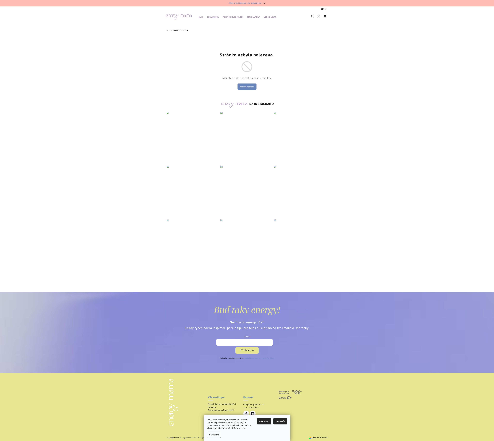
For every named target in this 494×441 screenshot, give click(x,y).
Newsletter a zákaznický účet (222, 404)
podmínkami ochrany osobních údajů (259, 358)
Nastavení (214, 434)
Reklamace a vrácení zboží (221, 410)
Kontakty (212, 407)
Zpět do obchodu (247, 87)
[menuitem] (201, 17)
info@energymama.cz (253, 405)
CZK (322, 9)
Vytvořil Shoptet (320, 438)
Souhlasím (280, 421)
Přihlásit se (247, 350)
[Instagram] (253, 414)
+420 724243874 (251, 408)
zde (243, 428)
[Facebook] (246, 414)
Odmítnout (264, 421)
